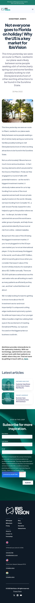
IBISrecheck (9, 523)
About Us (8, 531)
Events (20, 523)
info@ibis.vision (10, 568)
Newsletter (21, 526)
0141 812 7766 (9, 552)
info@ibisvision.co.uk (12, 555)
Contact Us (9, 534)
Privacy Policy (17, 591)
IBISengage (9, 520)
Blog (19, 520)
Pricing (8, 526)
